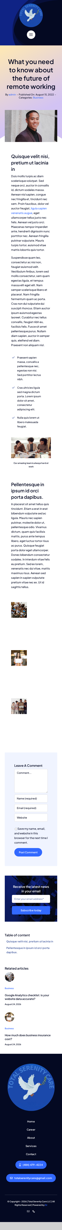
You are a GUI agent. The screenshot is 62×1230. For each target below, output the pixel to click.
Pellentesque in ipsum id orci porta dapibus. (27, 950)
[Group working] (9, 973)
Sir (46, 1205)
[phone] (34, 1211)
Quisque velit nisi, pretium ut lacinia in (29, 941)
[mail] (28, 1211)
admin (12, 94)
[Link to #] (31, 34)
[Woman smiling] (9, 1013)
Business (38, 97)
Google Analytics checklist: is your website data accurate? (27, 997)
